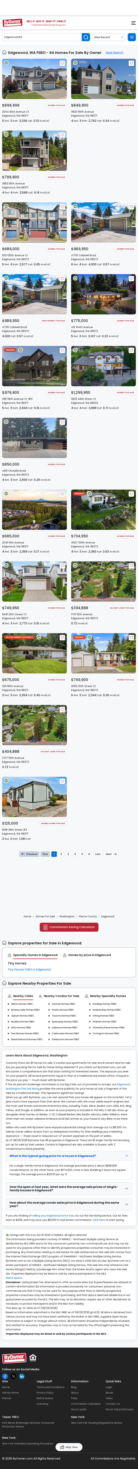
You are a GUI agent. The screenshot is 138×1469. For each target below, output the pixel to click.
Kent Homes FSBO (21, 1027)
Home (6, 1387)
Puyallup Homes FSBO (105, 1003)
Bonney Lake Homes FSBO (25, 1009)
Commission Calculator (86, 1404)
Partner (6, 1398)
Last (98, 854)
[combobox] (109, 37)
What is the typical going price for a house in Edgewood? (53, 1156)
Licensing (42, 1404)
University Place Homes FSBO (109, 1027)
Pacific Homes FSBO (63, 1009)
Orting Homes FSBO (103, 1015)
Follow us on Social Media (20, 1369)
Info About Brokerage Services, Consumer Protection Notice (28, 1424)
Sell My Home (10, 1393)
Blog (73, 1387)
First (45, 854)
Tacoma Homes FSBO (64, 1015)
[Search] (86, 37)
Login (109, 1387)
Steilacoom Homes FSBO (65, 1039)
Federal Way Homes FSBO (107, 1009)
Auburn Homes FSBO (22, 1015)
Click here (99, 1220)
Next (109, 854)
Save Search (114, 52)
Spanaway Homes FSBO (65, 1021)
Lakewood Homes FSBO (64, 1027)
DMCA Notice (14, 1278)
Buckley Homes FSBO (22, 1021)
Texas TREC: (11, 1417)
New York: (78, 1417)
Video (109, 1398)
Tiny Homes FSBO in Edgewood (29, 969)
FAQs (74, 1398)
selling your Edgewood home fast (53, 1215)
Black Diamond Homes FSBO (26, 1039)
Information (79, 1381)
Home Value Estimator (120, 1409)
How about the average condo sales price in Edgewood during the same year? (64, 1204)
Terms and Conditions (51, 1387)
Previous (31, 854)
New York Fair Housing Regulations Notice (96, 1423)
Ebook (109, 1393)
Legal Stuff (44, 1381)
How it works (78, 1409)
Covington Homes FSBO (106, 1033)
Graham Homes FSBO (104, 1021)
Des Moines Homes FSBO (25, 1033)
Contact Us (113, 1404)
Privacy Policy (45, 1393)
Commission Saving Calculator (72, 927)
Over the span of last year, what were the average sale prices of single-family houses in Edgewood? (64, 1188)
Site (5, 1381)
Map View (72, 1447)
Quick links (113, 1381)
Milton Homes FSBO (22, 1003)
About (75, 1393)
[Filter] (132, 37)
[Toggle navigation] (131, 24)
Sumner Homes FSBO (63, 1003)
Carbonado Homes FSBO (65, 1033)
